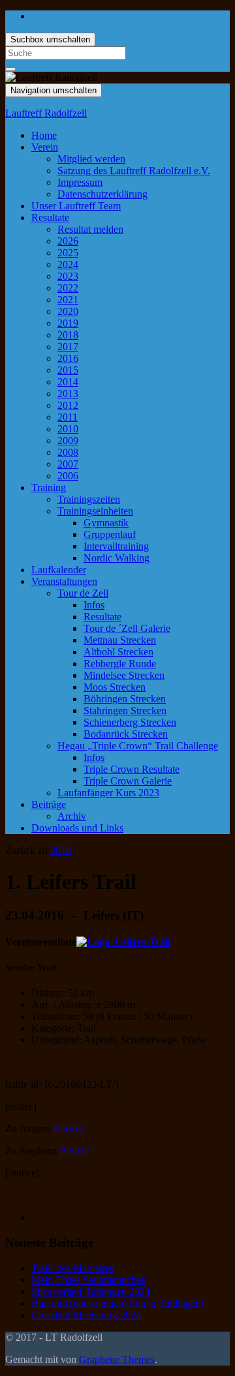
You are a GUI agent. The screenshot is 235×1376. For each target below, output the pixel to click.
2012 (67, 405)
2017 (67, 346)
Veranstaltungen (64, 581)
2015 (67, 370)
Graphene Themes (117, 1359)
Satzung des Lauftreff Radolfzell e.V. (133, 170)
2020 (67, 311)
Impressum (79, 182)
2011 (67, 417)
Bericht (69, 1128)
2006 (67, 475)
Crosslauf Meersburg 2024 (86, 1315)
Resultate (50, 217)
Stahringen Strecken (125, 710)
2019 (67, 323)
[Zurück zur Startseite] (101, 77)
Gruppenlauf (110, 534)
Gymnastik (106, 522)
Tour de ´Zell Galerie (127, 628)
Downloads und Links (77, 827)
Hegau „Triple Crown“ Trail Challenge (137, 745)
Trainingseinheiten (95, 510)
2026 (67, 241)
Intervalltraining (116, 546)
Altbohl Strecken (118, 651)
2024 (67, 264)
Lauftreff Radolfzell (46, 113)
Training (48, 487)
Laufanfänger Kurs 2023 (108, 792)
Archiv (71, 816)
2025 (67, 252)
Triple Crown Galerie (128, 780)
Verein (44, 147)
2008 (67, 452)
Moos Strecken (115, 687)
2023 (67, 276)
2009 (67, 440)
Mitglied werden (91, 158)
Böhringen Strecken (125, 698)
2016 (67, 358)
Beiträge (48, 804)
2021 (67, 299)
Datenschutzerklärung (102, 194)
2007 (67, 464)
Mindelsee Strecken (124, 675)
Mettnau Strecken (120, 640)
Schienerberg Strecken (130, 722)
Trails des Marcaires (72, 1268)
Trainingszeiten (88, 499)
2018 (67, 334)
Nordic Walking (116, 557)
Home (44, 135)
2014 (67, 381)
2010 (67, 428)
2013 (67, 393)
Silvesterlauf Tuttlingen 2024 (90, 1291)
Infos (94, 604)
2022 (67, 287)
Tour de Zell (82, 593)
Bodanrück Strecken (126, 734)
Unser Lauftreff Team (76, 205)
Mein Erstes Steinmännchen (88, 1279)
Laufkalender (58, 569)
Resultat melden (90, 229)
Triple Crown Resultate (132, 769)
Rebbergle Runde (120, 663)
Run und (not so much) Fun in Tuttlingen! (117, 1303)
